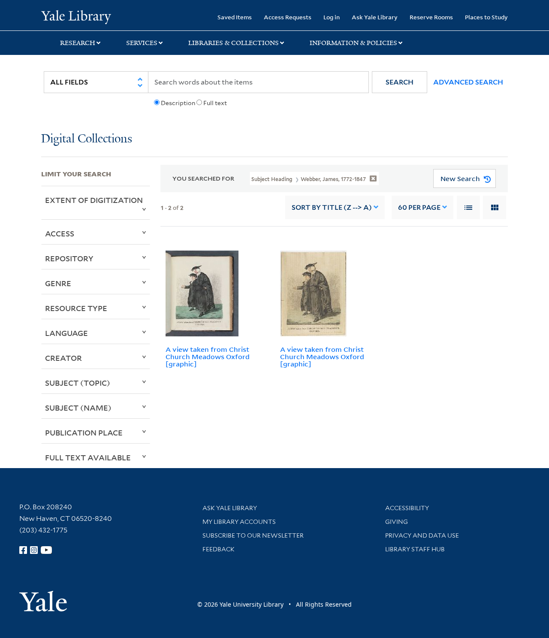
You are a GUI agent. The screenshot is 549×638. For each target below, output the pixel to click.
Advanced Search (468, 82)
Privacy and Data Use (422, 535)
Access (59, 233)
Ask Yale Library (375, 17)
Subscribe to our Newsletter (253, 535)
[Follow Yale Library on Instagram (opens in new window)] (34, 550)
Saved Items (234, 17)
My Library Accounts (239, 521)
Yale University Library (76, 16)
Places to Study (486, 17)
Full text (215, 103)
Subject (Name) (78, 407)
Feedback (218, 549)
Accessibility (407, 508)
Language (66, 333)
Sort (332, 207)
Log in (331, 17)
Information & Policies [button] (353, 43)
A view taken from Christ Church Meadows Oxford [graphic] (208, 356)
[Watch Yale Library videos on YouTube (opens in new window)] (46, 550)
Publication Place (84, 432)
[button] (399, 82)
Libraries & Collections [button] (233, 43)
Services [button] (141, 43)
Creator (63, 358)
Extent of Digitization (94, 200)
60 (419, 207)
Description (178, 103)
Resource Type (76, 308)
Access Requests (287, 17)
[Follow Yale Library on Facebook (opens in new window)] (23, 550)
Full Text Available (88, 457)
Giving (396, 521)
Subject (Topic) (77, 383)
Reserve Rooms (431, 17)
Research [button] (77, 43)
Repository (69, 258)
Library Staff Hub (415, 549)
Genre (58, 283)
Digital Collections (86, 139)
